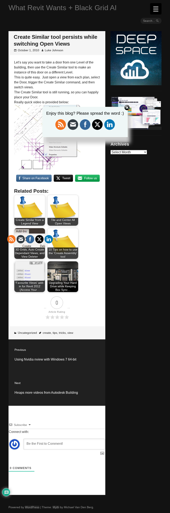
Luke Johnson (54, 50)
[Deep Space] (136, 83)
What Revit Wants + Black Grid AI (62, 8)
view (70, 332)
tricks (62, 332)
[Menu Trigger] (156, 9)
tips (55, 332)
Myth (56, 507)
